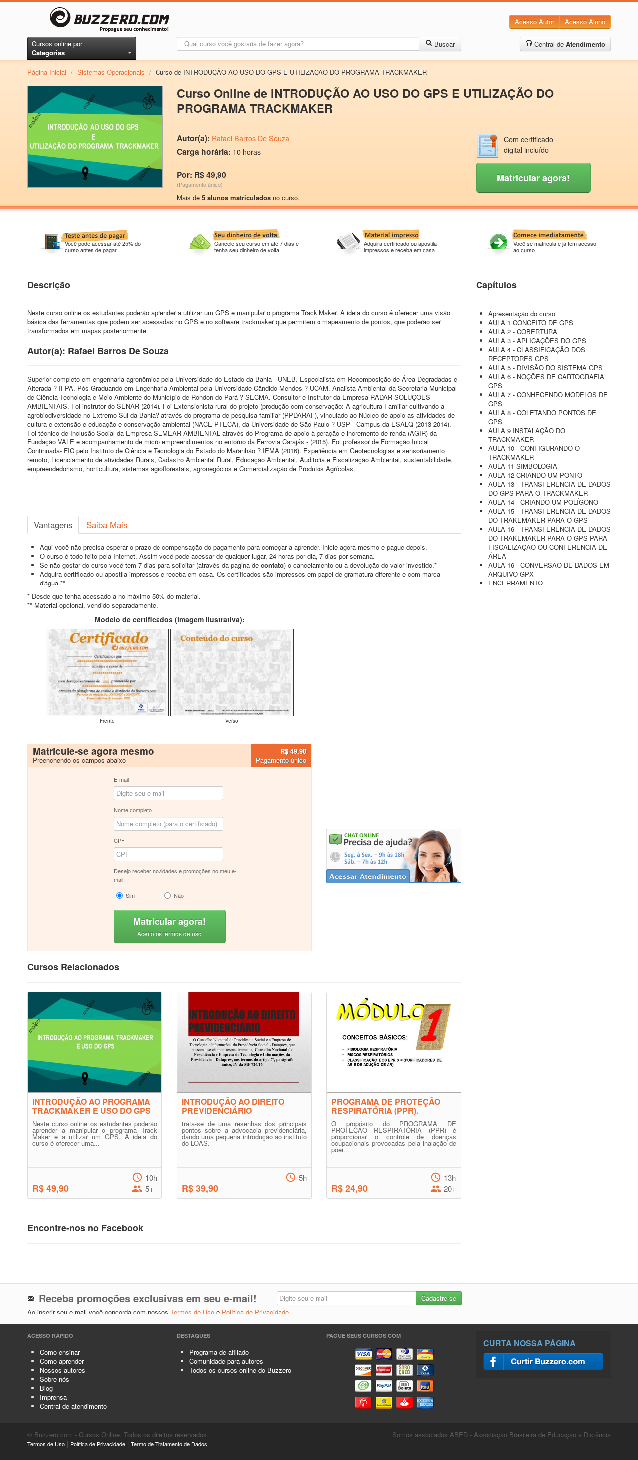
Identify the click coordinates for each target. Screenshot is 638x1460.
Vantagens (53, 525)
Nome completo (133, 810)
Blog (46, 1388)
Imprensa (53, 1397)
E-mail (121, 779)
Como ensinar (60, 1352)
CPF (119, 840)
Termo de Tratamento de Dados (169, 1444)
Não (179, 895)
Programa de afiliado (219, 1352)
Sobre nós (54, 1379)
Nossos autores (62, 1370)
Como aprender (62, 1361)
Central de (568, 44)
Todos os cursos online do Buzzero (240, 1370)
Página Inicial (46, 72)
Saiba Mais (106, 525)
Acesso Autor (534, 21)
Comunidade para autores (226, 1361)
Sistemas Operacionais (111, 72)
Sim (130, 895)
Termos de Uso (192, 1311)
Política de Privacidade (255, 1311)
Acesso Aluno (585, 21)
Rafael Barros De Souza (250, 138)
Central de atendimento (73, 1406)
